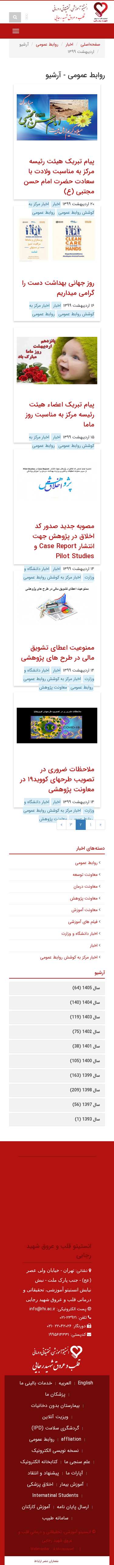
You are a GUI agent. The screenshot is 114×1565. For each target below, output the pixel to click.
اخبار (69, 44)
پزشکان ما (55, 1394)
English (85, 1383)
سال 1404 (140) (85, 1002)
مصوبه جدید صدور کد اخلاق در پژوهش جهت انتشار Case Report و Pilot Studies (63, 541)
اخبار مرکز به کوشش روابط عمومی (61, 309)
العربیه (65, 1383)
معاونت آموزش (84, 910)
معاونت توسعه (85, 874)
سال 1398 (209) (85, 1090)
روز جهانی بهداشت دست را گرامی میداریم (58, 288)
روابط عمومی (47, 44)
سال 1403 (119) (85, 1017)
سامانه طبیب (55, 1518)
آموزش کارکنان (36, 1507)
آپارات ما (74, 1473)
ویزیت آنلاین (55, 1417)
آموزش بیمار (72, 1484)
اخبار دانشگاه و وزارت (79, 933)
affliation (71, 1439)
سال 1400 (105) (85, 1061)
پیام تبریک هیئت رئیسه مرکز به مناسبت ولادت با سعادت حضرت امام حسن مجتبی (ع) (59, 176)
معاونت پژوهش (53, 687)
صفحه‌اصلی (90, 44)
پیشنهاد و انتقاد (43, 1473)
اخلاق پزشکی (40, 1484)
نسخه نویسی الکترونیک (55, 1450)
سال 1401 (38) (86, 1046)
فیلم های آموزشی (83, 921)
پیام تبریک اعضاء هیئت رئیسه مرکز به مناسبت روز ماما (60, 414)
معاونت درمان (86, 886)
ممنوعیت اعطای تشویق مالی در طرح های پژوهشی (57, 653)
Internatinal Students (55, 1495)
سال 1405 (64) (86, 988)
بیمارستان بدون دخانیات (55, 1405)
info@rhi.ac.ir (42, 1309)
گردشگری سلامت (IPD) (55, 1428)
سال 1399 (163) (85, 1075)
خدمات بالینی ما (35, 1383)
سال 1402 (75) (86, 1031)
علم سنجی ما (77, 1462)
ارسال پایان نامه (73, 1507)
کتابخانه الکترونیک (38, 1462)
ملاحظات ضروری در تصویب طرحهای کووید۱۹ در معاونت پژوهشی (57, 779)
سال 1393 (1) (87, 1119)
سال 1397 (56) (86, 1104)
